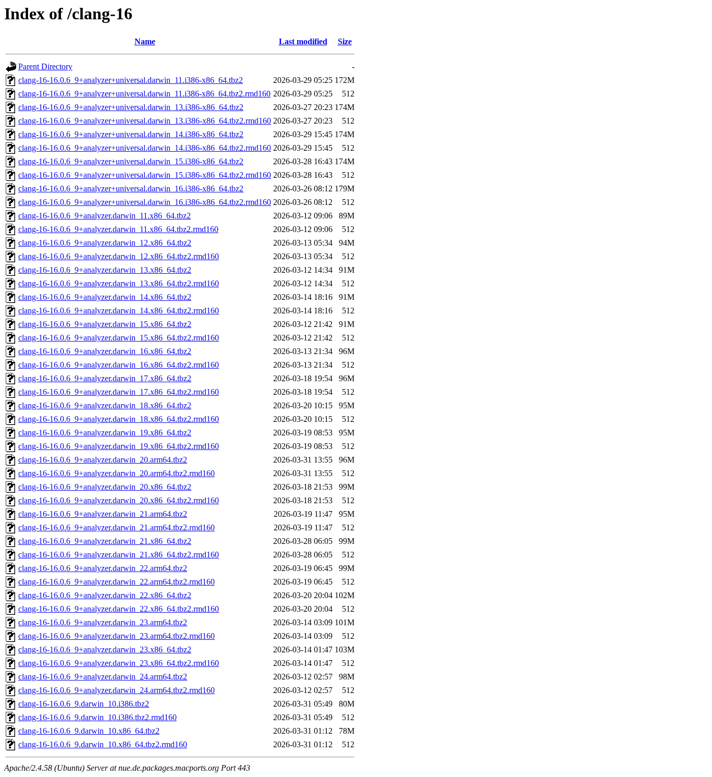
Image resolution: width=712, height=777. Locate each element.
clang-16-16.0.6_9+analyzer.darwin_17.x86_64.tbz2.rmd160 (118, 391)
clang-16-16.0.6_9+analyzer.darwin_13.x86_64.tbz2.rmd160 (118, 283)
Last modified (303, 41)
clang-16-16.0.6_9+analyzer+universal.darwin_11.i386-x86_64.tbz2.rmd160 (144, 93)
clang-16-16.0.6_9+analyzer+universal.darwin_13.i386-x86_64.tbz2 (130, 107)
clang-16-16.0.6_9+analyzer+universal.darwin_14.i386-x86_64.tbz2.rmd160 (144, 147)
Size (345, 41)
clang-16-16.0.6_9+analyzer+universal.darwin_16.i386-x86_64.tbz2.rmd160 (144, 202)
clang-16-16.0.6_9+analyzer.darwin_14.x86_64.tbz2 (104, 297)
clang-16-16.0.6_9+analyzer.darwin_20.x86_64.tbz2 (104, 486)
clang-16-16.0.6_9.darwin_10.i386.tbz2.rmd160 (97, 717)
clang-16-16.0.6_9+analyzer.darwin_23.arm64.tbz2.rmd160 (116, 636)
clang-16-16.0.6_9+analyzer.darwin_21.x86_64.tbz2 (104, 541)
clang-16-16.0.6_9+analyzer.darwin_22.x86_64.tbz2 (104, 595)
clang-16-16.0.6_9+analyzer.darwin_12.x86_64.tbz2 (104, 242)
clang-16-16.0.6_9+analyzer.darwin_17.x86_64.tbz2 (104, 378)
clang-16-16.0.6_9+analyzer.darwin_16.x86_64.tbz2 (104, 351)
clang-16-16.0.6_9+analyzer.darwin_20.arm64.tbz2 (102, 459)
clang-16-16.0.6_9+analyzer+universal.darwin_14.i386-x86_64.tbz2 (130, 134)
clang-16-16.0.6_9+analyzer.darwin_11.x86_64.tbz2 (104, 215)
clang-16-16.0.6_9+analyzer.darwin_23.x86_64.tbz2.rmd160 (118, 663)
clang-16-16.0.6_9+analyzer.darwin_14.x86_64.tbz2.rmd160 (118, 310)
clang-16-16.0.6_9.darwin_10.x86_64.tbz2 (88, 730)
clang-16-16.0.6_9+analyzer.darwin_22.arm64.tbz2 (102, 568)
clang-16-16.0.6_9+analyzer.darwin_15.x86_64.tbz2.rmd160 (118, 337)
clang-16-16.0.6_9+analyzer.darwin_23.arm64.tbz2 (102, 622)
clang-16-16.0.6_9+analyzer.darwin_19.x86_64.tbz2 (104, 432)
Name (144, 41)
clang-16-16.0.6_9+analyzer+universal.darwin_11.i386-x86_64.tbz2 (130, 80)
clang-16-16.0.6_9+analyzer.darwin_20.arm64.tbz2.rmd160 (116, 473)
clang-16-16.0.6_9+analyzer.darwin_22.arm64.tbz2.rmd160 (116, 581)
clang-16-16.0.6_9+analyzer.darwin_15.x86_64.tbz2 (104, 324)
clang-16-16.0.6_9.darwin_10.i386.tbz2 (83, 703)
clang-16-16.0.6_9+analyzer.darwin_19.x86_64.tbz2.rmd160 (118, 446)
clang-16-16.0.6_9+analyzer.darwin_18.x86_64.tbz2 (104, 405)
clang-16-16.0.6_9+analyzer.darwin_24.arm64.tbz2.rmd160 (116, 690)
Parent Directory (45, 66)
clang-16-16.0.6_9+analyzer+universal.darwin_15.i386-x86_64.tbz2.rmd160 (144, 175)
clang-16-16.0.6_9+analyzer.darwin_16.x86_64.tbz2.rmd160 (118, 364)
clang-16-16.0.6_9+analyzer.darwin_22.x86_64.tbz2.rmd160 (118, 608)
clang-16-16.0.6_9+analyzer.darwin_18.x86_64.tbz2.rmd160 (118, 419)
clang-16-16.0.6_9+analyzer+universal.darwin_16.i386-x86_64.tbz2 (130, 188)
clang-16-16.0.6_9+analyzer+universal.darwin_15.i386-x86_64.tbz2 (130, 161)
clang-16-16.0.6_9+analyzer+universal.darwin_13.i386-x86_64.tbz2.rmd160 (144, 120)
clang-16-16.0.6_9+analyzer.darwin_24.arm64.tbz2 (102, 676)
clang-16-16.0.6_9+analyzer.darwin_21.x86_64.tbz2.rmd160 (118, 554)
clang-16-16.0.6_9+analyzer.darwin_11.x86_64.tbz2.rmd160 (118, 229)
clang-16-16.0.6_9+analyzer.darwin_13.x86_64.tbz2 (104, 269)
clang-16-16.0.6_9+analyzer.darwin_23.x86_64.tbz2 (104, 649)
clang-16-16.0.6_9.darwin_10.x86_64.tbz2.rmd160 (102, 744)
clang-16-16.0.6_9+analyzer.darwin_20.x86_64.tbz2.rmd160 (118, 500)
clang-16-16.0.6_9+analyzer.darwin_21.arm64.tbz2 (102, 513)
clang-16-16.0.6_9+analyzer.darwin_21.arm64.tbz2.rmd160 (116, 527)
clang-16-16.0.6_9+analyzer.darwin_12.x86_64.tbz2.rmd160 (118, 256)
